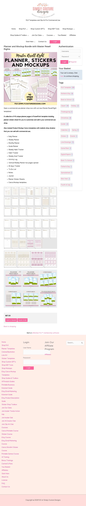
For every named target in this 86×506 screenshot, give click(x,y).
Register (74, 62)
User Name (27, 348)
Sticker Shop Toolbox (9, 405)
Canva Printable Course (10, 431)
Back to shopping (10, 327)
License (4, 480)
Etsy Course (6, 438)
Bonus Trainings (7, 461)
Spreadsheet (66, 173)
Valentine (65, 130)
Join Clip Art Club (8, 424)
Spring (75, 130)
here (62, 76)
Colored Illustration (8, 352)
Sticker (64, 136)
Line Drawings (67, 142)
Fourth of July (66, 185)
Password (26, 358)
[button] (55, 41)
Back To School (67, 161)
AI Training (5, 457)
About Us (5, 477)
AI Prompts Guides (8, 382)
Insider (64, 124)
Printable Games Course (10, 454)
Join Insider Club (7, 418)
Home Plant (66, 148)
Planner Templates (8, 349)
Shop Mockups (67, 29)
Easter (73, 136)
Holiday (75, 106)
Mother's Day (67, 94)
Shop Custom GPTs (38, 29)
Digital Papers (66, 154)
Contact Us (42, 42)
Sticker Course (7, 434)
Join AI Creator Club (9, 421)
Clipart (65, 106)
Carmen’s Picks (7, 464)
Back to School (67, 100)
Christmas (66, 118)
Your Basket (62, 35)
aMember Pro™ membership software (45, 333)
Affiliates (72, 35)
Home (14, 29)
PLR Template (67, 88)
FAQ (3, 484)
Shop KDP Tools (53, 29)
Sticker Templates (8, 359)
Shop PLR (22, 29)
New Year (65, 179)
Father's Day (66, 167)
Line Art (4, 355)
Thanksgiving (66, 112)
